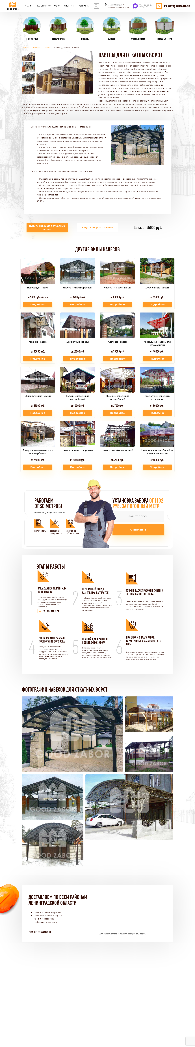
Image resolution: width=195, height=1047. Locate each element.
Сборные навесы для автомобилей (117, 398)
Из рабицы (85, 38)
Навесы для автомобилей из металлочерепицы (157, 452)
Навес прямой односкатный (117, 450)
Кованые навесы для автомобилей (77, 398)
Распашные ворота (164, 38)
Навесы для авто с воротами (77, 450)
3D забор (111, 38)
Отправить (138, 529)
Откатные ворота (138, 38)
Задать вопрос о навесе (97, 227)
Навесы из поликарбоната (77, 287)
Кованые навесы (38, 342)
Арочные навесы (117, 342)
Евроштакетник (58, 38)
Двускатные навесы (78, 342)
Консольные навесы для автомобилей (157, 343)
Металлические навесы (38, 396)
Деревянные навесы (157, 287)
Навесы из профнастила (117, 287)
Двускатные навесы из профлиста (157, 398)
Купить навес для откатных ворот (47, 228)
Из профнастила (31, 38)
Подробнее (37, 304)
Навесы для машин (38, 287)
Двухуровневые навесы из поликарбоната (38, 452)
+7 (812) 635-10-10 (177, 6)
